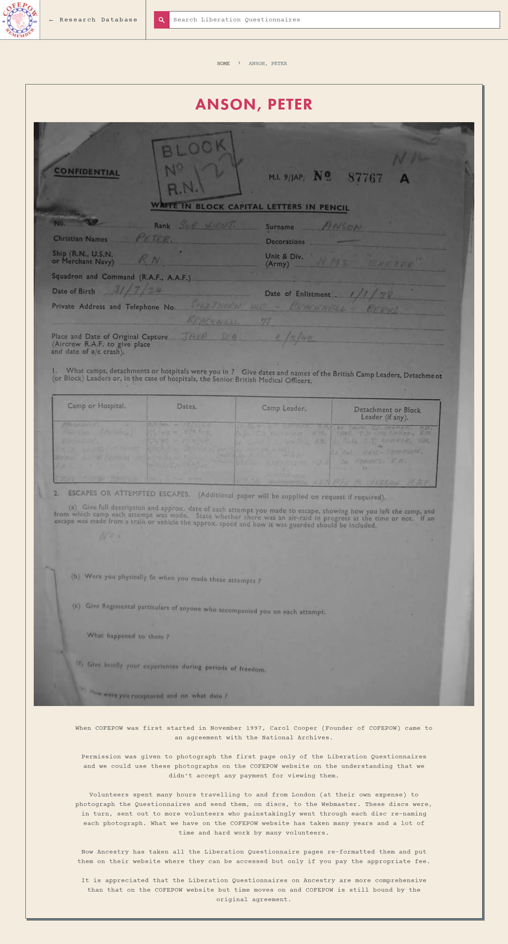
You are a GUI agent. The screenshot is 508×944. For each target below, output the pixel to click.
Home (223, 63)
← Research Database (93, 19)
